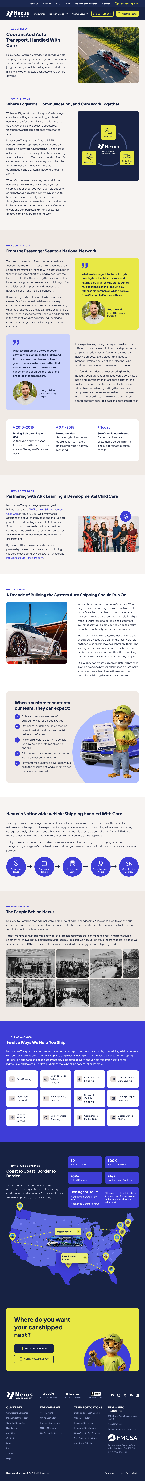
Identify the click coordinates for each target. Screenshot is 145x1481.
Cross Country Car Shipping (87, 1433)
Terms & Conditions (114, 1473)
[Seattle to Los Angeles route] (20, 1208)
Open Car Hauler (82, 1417)
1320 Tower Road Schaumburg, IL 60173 (123, 1417)
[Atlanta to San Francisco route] (106, 1258)
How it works (39, 13)
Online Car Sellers (48, 1417)
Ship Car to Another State (85, 1438)
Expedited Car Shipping (85, 1428)
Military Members (48, 1428)
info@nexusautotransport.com (24, 557)
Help (8, 1458)
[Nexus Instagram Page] (118, 1395)
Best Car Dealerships (50, 1423)
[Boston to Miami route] (128, 1224)
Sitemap (10, 1453)
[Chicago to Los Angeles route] (89, 1237)
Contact (106, 3)
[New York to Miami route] (120, 1227)
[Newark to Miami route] (122, 1234)
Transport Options (57, 13)
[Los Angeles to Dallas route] (12, 1238)
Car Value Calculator (15, 1423)
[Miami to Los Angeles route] (111, 1271)
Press (8, 1448)
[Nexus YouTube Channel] (131, 1395)
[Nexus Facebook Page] (112, 1395)
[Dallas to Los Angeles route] (68, 1265)
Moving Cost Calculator (86, 3)
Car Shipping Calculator (17, 1412)
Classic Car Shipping (83, 1443)
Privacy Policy (132, 1473)
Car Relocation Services (51, 1433)
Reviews (47, 3)
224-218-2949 (115, 1424)
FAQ (58, 3)
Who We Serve (78, 13)
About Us (33, 3)
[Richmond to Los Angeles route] (117, 1240)
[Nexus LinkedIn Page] (137, 1395)
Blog (68, 3)
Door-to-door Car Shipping (87, 1412)
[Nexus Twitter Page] (124, 1395)
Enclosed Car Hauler (83, 1423)
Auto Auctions (46, 1412)
